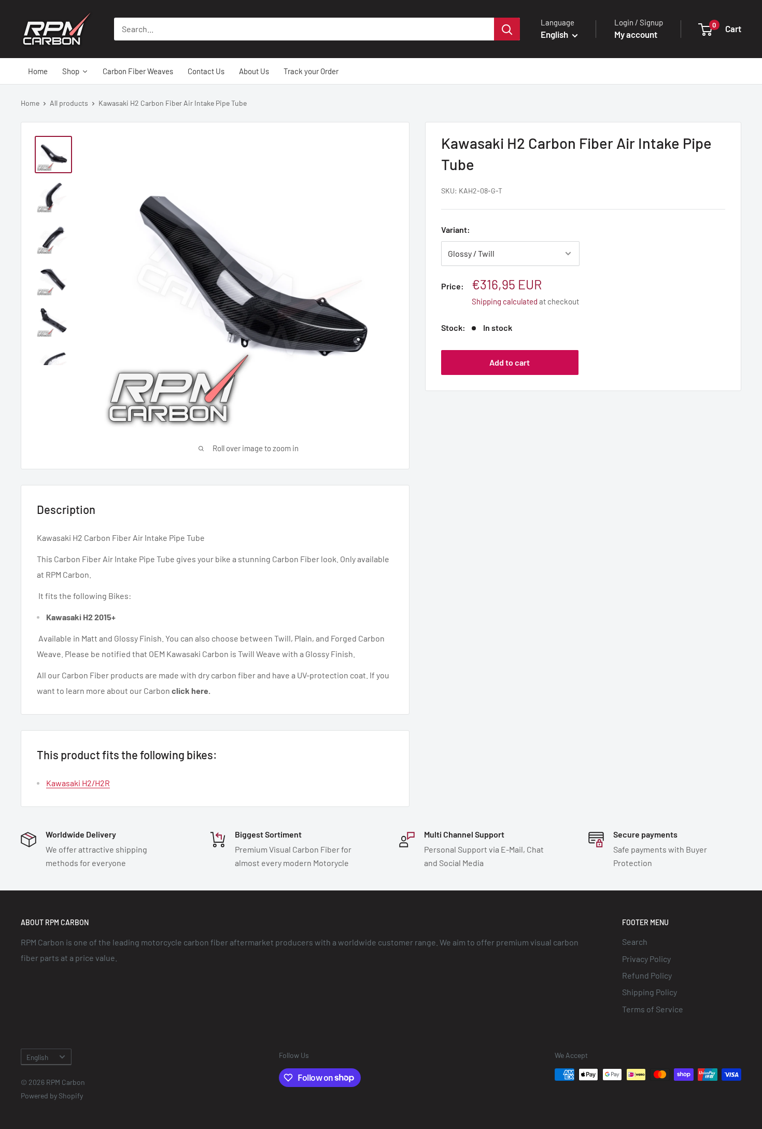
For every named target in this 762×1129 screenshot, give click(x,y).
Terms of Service (652, 1009)
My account (635, 34)
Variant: (455, 229)
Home (30, 103)
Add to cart (509, 362)
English (37, 1057)
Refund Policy (647, 975)
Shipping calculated (505, 301)
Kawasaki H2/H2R (78, 783)
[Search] (507, 29)
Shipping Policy (649, 992)
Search (634, 941)
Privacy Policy (646, 959)
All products (69, 103)
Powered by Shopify (52, 1095)
